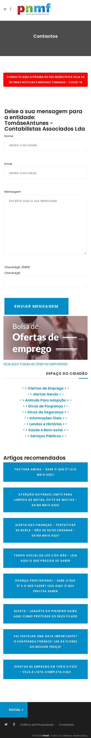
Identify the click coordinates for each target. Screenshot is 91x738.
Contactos (66, 725)
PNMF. (46, 735)
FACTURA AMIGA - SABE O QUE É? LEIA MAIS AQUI (45, 471)
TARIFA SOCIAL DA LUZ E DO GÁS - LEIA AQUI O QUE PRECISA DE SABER (45, 558)
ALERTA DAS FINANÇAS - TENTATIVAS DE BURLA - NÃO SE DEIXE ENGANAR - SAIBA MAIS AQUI (45, 530)
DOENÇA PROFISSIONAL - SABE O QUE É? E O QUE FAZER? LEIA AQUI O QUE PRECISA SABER (45, 586)
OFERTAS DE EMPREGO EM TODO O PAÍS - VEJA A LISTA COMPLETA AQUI (45, 669)
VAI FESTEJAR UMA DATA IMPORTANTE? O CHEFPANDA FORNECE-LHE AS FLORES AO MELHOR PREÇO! (46, 641)
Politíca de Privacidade (37, 725)
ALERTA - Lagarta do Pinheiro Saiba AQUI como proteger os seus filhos (46, 613)
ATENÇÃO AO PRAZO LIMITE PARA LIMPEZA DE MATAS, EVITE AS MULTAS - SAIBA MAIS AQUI (45, 500)
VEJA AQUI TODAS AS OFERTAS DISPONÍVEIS (35, 364)
